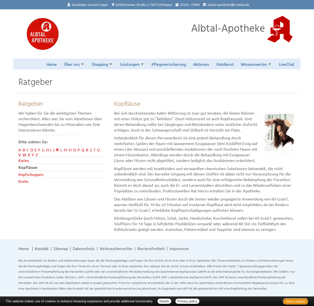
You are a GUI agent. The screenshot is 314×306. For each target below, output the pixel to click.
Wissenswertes (254, 64)
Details (164, 301)
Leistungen (130, 64)
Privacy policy (187, 301)
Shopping (100, 64)
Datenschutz (84, 248)
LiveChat (286, 64)
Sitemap (60, 248)
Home (51, 64)
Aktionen (201, 64)
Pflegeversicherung (169, 64)
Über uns (72, 64)
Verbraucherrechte (116, 248)
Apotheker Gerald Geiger (90, 4)
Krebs (23, 181)
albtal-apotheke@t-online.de (228, 4)
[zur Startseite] (42, 34)
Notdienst (225, 64)
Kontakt (42, 248)
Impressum (179, 248)
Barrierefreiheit (151, 248)
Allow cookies (295, 301)
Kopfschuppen (30, 174)
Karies (23, 160)
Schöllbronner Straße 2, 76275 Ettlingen (143, 4)
